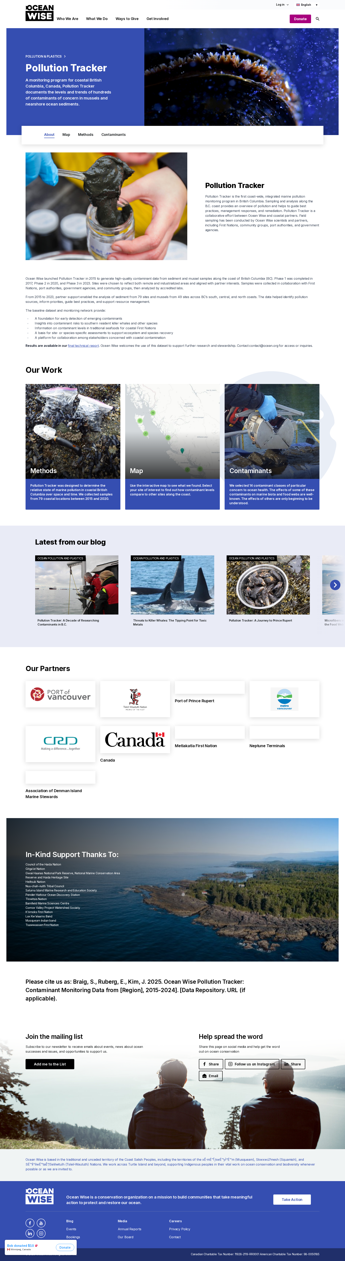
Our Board (126, 1237)
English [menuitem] (306, 4)
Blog (69, 1221)
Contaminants (113, 134)
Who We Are (67, 19)
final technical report (83, 346)
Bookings (73, 1237)
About (49, 134)
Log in (280, 4)
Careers (175, 1221)
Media (122, 1221)
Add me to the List (50, 1064)
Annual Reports (129, 1229)
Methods (85, 134)
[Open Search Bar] (317, 18)
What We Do (96, 19)
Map (66, 134)
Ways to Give (127, 19)
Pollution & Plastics (44, 56)
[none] (306, 4)
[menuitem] (306, 4)
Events (71, 1229)
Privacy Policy (179, 1229)
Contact (175, 1237)
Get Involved (158, 19)
